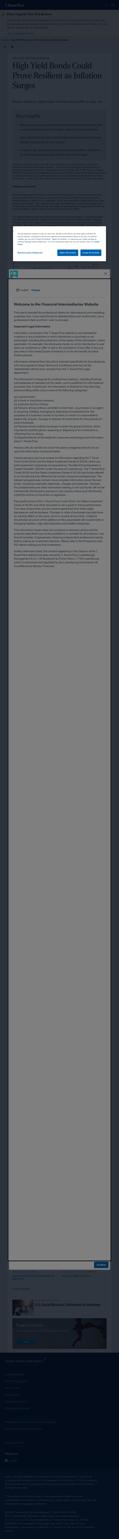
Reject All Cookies (68, 252)
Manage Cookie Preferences (30, 252)
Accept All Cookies (90, 252)
